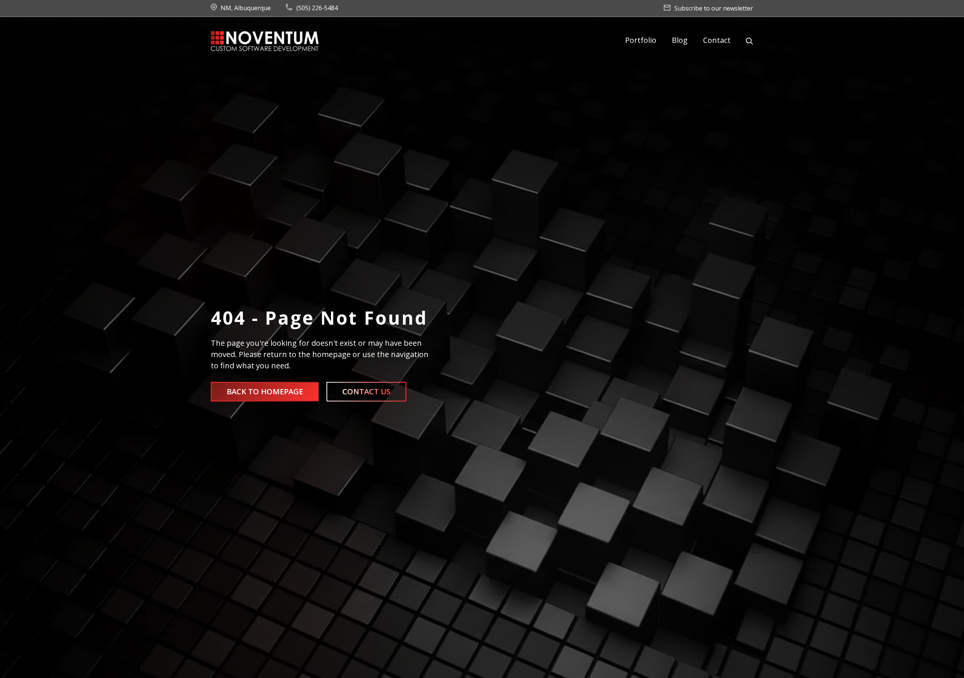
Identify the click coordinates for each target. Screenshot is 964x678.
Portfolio (640, 40)
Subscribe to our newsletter (713, 8)
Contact (717, 40)
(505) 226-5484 (317, 8)
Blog (680, 40)
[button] (749, 41)
